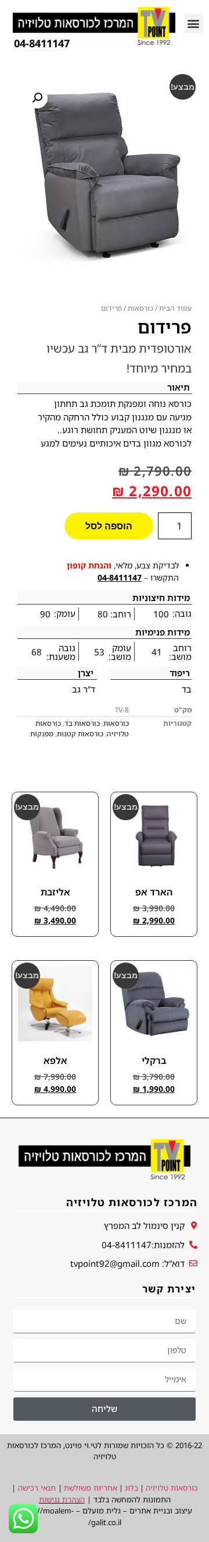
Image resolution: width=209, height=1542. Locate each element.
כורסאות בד (82, 723)
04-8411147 (120, 577)
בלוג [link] (131, 1488)
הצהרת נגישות (62, 1499)
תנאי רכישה (37, 1488)
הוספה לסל (108, 526)
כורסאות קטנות (80, 734)
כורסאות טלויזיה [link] (172, 1488)
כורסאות (140, 308)
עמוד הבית (175, 308)
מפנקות (41, 734)
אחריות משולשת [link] (90, 1488)
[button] (193, 23)
